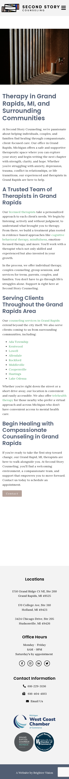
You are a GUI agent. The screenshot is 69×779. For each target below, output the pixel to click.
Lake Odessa (17, 378)
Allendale (15, 355)
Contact (12, 493)
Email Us (37, 701)
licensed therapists (22, 212)
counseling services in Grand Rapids (34, 320)
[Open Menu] (63, 8)
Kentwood (16, 346)
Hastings (15, 374)
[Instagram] (30, 663)
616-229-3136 (37, 686)
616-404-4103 (37, 693)
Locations (34, 579)
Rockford (15, 360)
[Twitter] (47, 663)
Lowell (13, 351)
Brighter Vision (43, 773)
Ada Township (18, 342)
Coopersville (17, 369)
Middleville (16, 365)
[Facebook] (22, 663)
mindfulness (38, 239)
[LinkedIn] (39, 663)
